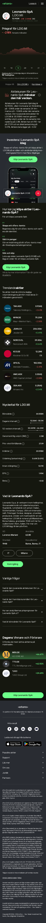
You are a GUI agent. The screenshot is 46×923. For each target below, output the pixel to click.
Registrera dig (6, 73)
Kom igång (12, 564)
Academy (6, 275)
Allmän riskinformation (9, 878)
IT (8, 553)
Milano (24, 553)
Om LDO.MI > (23, 84)
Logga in (32, 3)
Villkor (10, 868)
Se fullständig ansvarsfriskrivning (23, 868)
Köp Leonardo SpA (23, 159)
